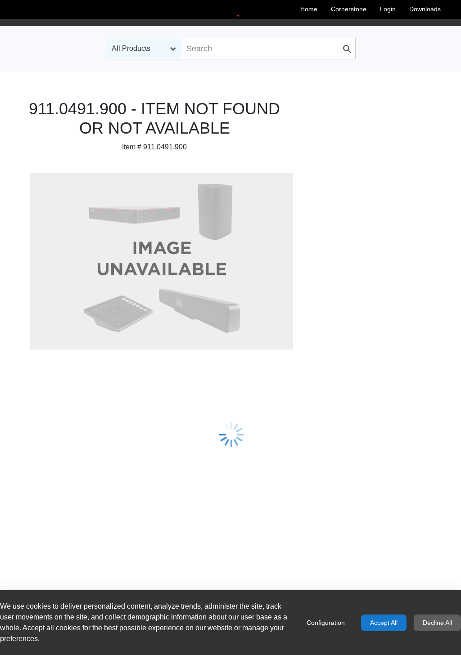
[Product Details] (230, 13)
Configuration (326, 622)
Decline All (437, 622)
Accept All (384, 622)
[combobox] (144, 48)
